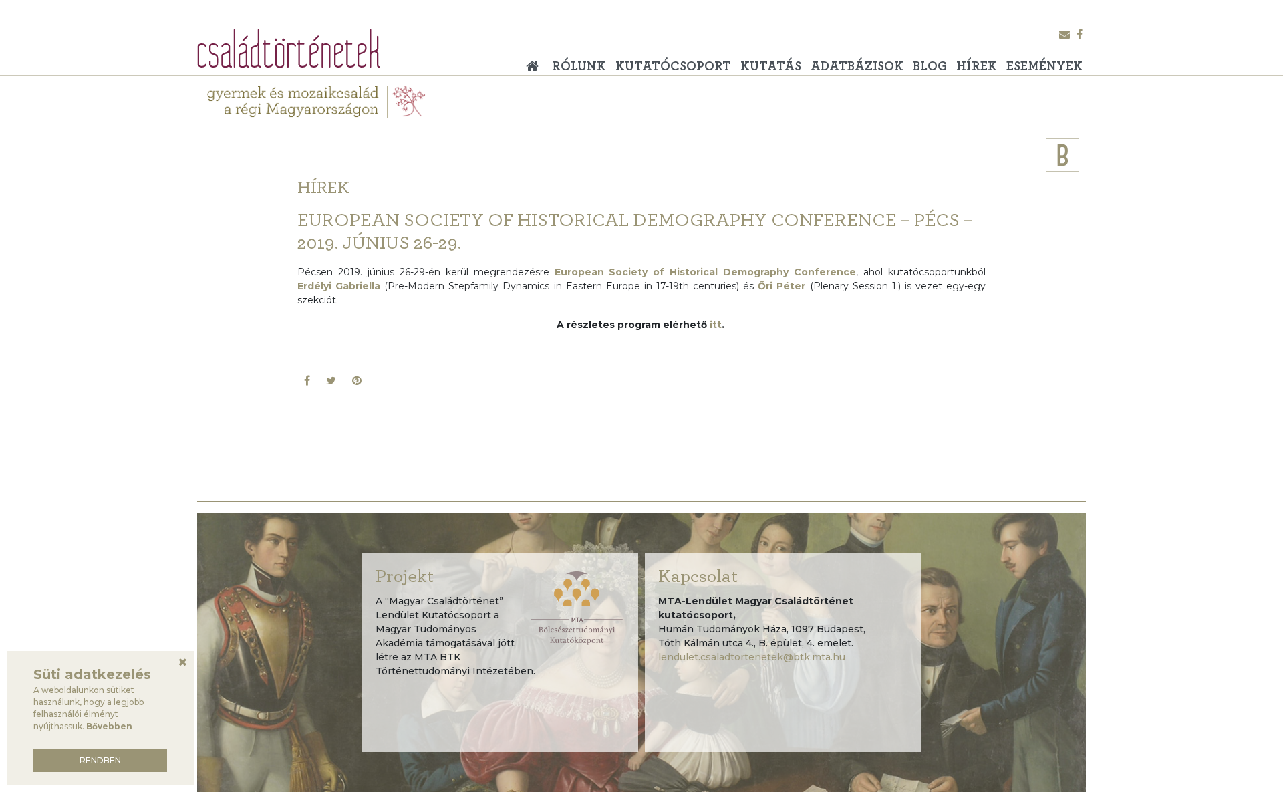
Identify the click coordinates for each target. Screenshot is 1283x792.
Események (1044, 66)
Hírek (976, 66)
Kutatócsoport (673, 66)
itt (716, 325)
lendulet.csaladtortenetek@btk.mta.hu (751, 657)
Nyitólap (536, 61)
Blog (930, 66)
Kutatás (770, 66)
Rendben (100, 760)
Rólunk (579, 66)
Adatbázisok (857, 66)
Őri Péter (781, 286)
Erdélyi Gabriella (338, 286)
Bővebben (109, 726)
